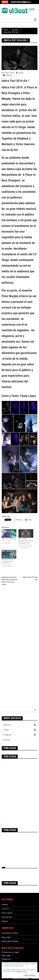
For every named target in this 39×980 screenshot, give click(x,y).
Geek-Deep (6, 955)
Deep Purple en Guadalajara (21, 2)
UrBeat (21, 73)
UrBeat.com (6, 959)
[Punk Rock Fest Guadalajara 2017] (9, 554)
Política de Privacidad (10, 941)
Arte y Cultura (7, 913)
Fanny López (28, 396)
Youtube (6, 740)
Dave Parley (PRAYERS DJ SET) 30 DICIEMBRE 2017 (26, 541)
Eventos (5, 904)
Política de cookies (21, 971)
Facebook (7, 725)
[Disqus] (19, 617)
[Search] (35, 710)
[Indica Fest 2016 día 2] (9, 533)
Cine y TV (5, 908)
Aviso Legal (6, 937)
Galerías (9, 75)
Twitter (6, 730)
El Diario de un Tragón (10, 952)
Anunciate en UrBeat (10, 933)
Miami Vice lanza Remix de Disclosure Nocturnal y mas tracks (9, 581)
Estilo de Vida (7, 917)
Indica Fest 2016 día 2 (9, 539)
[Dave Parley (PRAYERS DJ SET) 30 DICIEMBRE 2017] (26, 533)
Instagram (7, 735)
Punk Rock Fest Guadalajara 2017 (7, 561)
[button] (6, 407)
